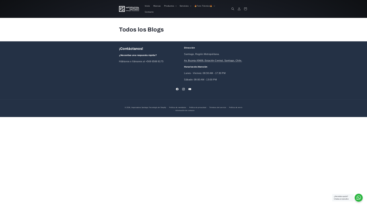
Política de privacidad (197, 107)
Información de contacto (185, 110)
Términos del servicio (217, 107)
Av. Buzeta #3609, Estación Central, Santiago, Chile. (213, 60)
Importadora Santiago (139, 107)
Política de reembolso (177, 107)
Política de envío (235, 107)
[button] (170, 6)
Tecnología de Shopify (157, 107)
